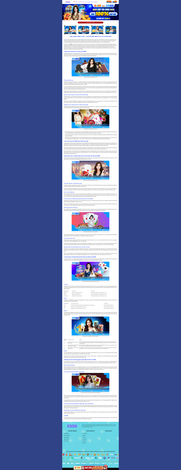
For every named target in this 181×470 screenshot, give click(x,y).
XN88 (82, 39)
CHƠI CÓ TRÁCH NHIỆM (89, 464)
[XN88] (68, 2)
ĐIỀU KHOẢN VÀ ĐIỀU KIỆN (100, 464)
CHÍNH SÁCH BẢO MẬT (80, 464)
